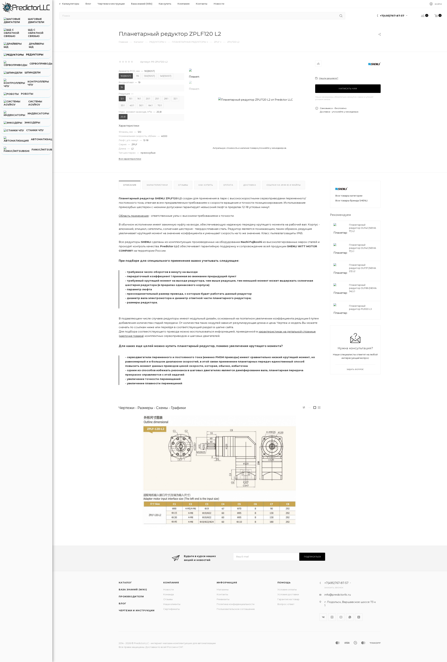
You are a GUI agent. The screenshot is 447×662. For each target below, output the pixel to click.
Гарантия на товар (288, 599)
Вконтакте (323, 617)
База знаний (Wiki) (133, 589)
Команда (168, 594)
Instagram (332, 617)
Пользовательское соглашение (236, 609)
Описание (129, 185)
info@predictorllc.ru (337, 594)
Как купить (206, 185)
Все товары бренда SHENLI (351, 200)
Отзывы (183, 185)
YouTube (341, 617)
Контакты (222, 594)
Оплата (228, 185)
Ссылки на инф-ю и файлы (283, 185)
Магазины (223, 589)
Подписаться (312, 556)
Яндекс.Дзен (358, 617)
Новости (168, 589)
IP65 (300, 233)
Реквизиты (223, 599)
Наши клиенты (171, 604)
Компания (171, 582)
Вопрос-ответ (285, 604)
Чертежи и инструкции (137, 610)
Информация (227, 582)
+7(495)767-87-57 (392, 15)
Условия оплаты (287, 589)
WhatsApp (350, 617)
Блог (122, 603)
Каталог (125, 582)
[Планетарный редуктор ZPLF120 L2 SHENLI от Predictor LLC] (255, 99)
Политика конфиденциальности (235, 604)
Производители (131, 596)
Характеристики (157, 185)
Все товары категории (348, 195)
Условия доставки (288, 594)
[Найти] (341, 15)
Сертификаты (171, 609)
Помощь (284, 582)
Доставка (249, 185)
